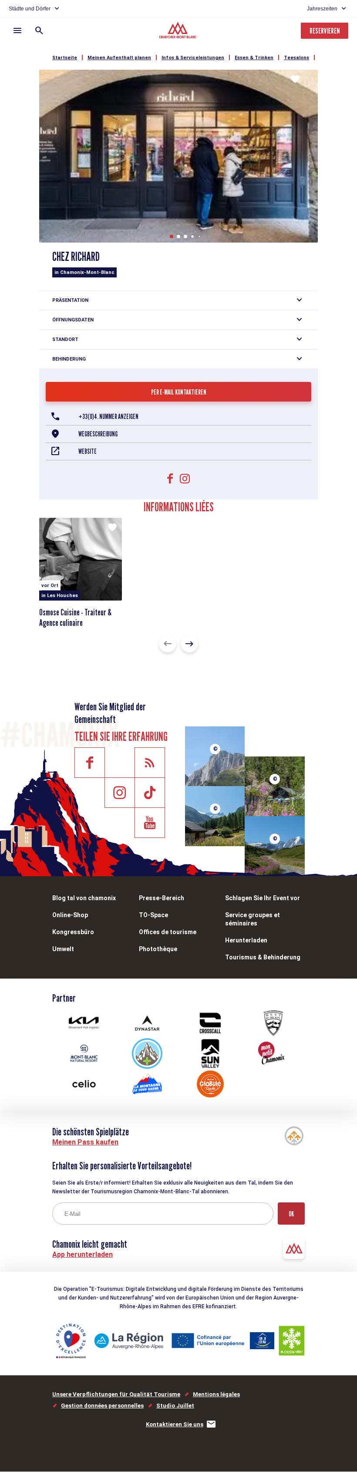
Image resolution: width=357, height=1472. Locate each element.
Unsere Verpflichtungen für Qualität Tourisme (116, 1394)
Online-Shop (70, 915)
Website (87, 451)
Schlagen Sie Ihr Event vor (262, 898)
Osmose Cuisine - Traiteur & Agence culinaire (75, 617)
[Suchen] (39, 30)
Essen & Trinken (254, 58)
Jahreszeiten (322, 9)
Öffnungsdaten (73, 320)
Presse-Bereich (161, 898)
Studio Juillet (175, 1405)
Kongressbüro (73, 931)
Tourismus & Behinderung (262, 957)
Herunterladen (246, 940)
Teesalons (296, 58)
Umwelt (63, 948)
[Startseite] (178, 31)
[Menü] (17, 30)
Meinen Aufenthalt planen (119, 58)
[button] (171, 236)
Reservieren (325, 30)
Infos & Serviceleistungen (193, 58)
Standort (65, 339)
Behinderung (69, 359)
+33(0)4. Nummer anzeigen (108, 416)
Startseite (64, 58)
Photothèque (158, 948)
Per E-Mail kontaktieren (178, 392)
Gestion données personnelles (102, 1405)
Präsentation (70, 300)
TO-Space (153, 915)
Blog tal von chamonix (84, 898)
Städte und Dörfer (30, 9)
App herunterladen (82, 1254)
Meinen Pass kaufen (85, 1142)
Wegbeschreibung (98, 434)
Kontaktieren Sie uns (174, 1424)
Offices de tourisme (167, 931)
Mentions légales (216, 1394)
